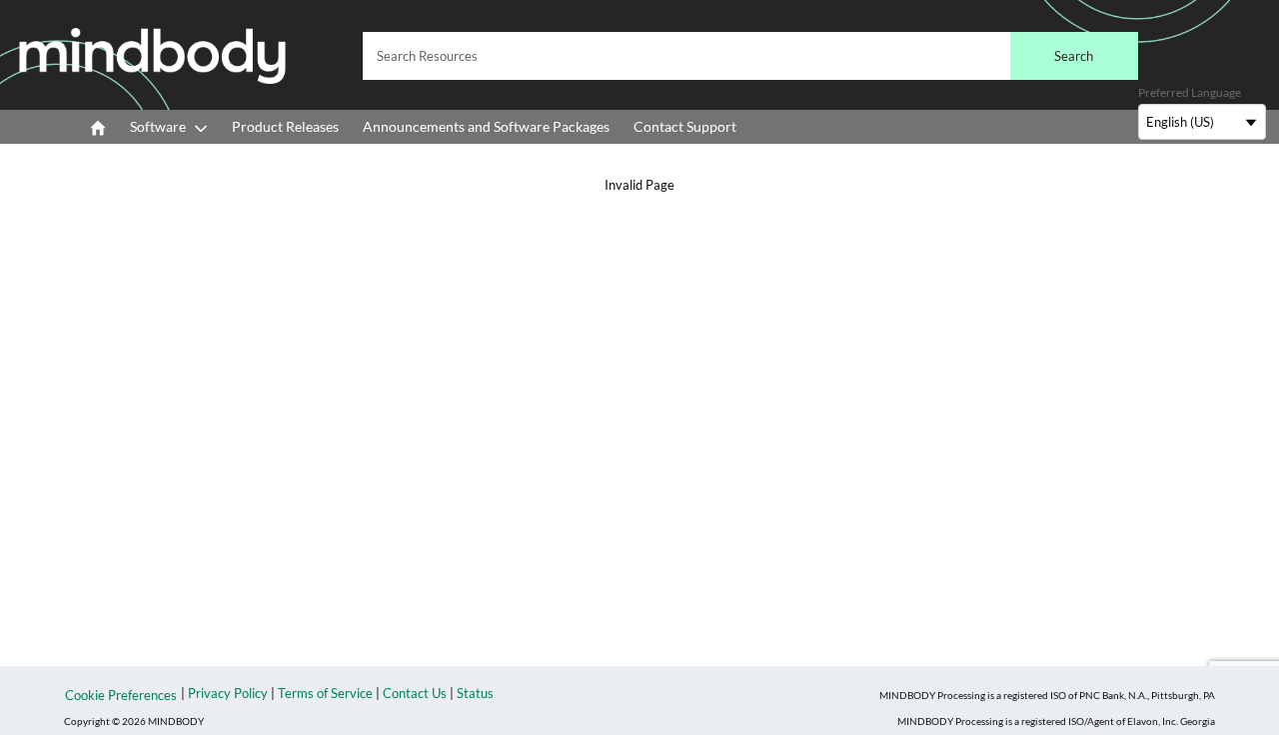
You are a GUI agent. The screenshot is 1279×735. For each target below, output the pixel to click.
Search (1073, 56)
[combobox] (750, 56)
